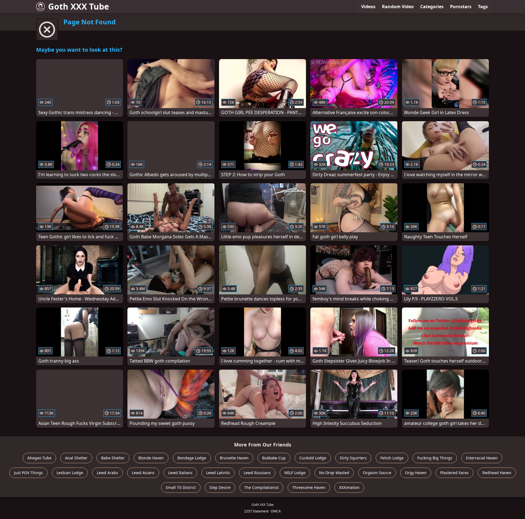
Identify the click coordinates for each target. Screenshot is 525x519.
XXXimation (349, 487)
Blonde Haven (151, 457)
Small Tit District (181, 487)
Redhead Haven (496, 472)
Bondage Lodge (191, 457)
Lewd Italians (180, 472)
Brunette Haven (234, 457)
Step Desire (220, 487)
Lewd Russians (257, 472)
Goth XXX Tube (78, 6)
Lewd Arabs (107, 472)
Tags (483, 7)
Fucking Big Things (434, 457)
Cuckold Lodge (312, 457)
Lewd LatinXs (218, 472)
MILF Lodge (294, 472)
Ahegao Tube (39, 457)
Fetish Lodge (392, 457)
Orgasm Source (377, 472)
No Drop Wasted (334, 472)
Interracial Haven (482, 457)
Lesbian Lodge (70, 472)
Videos (368, 7)
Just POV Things (28, 472)
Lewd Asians (143, 472)
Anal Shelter (76, 457)
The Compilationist (261, 487)
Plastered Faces (454, 472)
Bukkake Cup (274, 457)
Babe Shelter (113, 457)
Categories (432, 7)
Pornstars (460, 7)
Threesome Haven (308, 487)
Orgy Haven (416, 472)
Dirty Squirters (353, 457)
